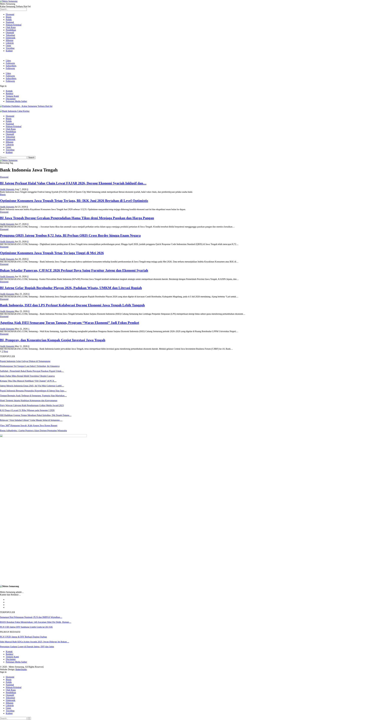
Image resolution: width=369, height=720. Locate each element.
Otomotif (10, 32)
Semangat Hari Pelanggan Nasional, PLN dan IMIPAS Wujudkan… (31, 617)
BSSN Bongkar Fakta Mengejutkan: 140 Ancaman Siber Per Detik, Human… (35, 622)
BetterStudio (21, 669)
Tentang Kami (12, 96)
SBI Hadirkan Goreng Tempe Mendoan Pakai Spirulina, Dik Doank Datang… (35, 415)
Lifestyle (10, 43)
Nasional (10, 22)
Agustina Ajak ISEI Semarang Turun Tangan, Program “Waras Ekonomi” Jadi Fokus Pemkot (69, 322)
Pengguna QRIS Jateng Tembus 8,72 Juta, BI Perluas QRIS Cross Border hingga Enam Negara (70, 235)
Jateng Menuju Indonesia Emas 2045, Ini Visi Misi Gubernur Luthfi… (32, 386)
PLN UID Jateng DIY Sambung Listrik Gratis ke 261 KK (26, 627)
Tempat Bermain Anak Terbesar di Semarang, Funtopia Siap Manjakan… (33, 395)
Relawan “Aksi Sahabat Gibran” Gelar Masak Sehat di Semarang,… (31, 420)
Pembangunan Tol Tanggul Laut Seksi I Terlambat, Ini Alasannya (30, 366)
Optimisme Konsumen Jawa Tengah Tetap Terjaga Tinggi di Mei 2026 (52, 253)
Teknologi (10, 35)
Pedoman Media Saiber (16, 101)
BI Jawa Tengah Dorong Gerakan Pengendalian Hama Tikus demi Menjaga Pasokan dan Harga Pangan (77, 218)
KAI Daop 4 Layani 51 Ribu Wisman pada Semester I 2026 (27, 410)
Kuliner (9, 51)
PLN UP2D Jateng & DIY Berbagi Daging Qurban (23, 637)
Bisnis (8, 17)
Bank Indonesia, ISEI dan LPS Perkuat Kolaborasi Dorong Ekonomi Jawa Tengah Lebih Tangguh (72, 305)
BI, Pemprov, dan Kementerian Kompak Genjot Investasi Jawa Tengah (52, 340)
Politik (9, 19)
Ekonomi (10, 14)
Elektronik (10, 38)
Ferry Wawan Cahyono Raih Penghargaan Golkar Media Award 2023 (32, 405)
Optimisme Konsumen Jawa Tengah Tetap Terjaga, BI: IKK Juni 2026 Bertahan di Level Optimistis (74, 201)
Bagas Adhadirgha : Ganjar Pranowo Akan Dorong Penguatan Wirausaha (33, 430)
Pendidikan (11, 30)
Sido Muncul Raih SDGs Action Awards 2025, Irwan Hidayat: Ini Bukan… (34, 641)
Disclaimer (11, 98)
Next (5, 351)
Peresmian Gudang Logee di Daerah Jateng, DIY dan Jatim (27, 646)
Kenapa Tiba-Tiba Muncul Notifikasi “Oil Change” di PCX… (28, 381)
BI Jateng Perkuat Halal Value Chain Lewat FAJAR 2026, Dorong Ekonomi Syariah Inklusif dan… (73, 183)
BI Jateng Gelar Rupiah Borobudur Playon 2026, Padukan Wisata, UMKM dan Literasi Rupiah (71, 288)
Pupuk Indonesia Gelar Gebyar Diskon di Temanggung (25, 361)
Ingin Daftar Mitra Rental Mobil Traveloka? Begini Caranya (27, 376)
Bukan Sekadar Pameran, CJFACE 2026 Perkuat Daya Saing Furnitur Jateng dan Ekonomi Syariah (74, 270)
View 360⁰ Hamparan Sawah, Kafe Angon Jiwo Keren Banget (28, 425)
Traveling (10, 48)
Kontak (9, 91)
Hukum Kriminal (13, 25)
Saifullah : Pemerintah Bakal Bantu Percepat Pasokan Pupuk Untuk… (32, 371)
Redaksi (9, 93)
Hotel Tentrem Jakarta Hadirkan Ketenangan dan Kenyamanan (28, 400)
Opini (8, 45)
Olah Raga (11, 27)
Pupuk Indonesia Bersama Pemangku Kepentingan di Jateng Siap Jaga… (33, 390)
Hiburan (9, 40)
